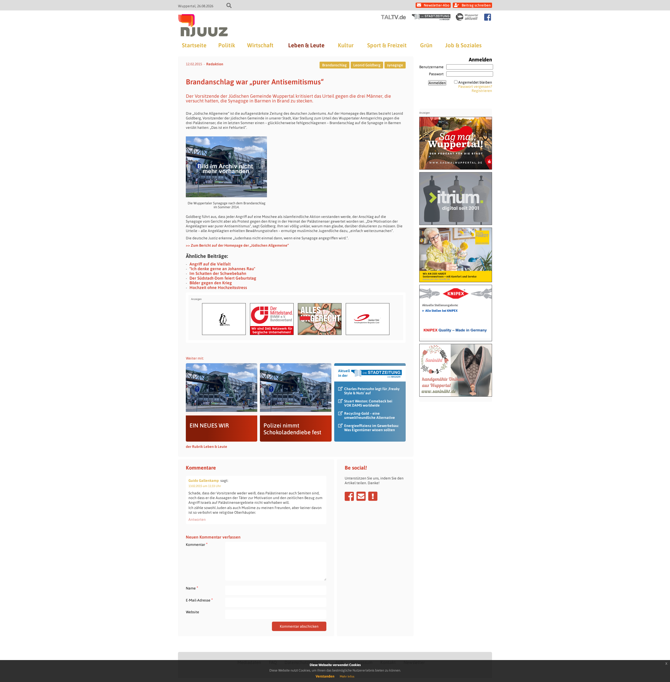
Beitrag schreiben (476, 5)
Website (192, 612)
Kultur (346, 45)
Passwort (436, 74)
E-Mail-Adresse (199, 600)
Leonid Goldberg (367, 65)
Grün (426, 45)
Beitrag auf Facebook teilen (349, 496)
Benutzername (431, 67)
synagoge (395, 65)
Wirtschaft (260, 45)
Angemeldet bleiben (475, 82)
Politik (226, 45)
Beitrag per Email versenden (361, 496)
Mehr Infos (347, 676)
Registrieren (482, 91)
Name (192, 588)
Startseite (194, 45)
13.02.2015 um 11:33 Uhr (204, 486)
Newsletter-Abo (436, 5)
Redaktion (214, 64)
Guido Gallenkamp (203, 480)
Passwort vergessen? (475, 86)
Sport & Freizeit (387, 45)
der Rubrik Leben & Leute (206, 446)
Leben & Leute (306, 45)
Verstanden (325, 676)
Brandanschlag (334, 65)
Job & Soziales (463, 45)
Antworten (197, 519)
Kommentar (197, 544)
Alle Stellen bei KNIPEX (439, 310)
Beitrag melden (372, 496)
